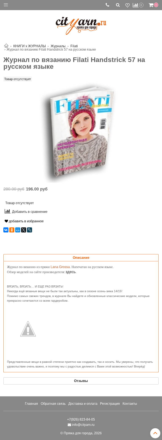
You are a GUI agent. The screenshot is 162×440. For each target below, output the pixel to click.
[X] (23, 229)
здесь (71, 272)
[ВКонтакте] (5, 229)
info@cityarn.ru (83, 425)
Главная (31, 403)
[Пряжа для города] (81, 23)
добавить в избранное (26, 221)
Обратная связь (53, 403)
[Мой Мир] (17, 229)
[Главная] (6, 46)
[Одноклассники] (11, 229)
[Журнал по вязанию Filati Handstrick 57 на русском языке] (81, 132)
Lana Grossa (60, 267)
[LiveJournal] (29, 229)
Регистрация (110, 403)
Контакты (130, 403)
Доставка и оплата (82, 403)
